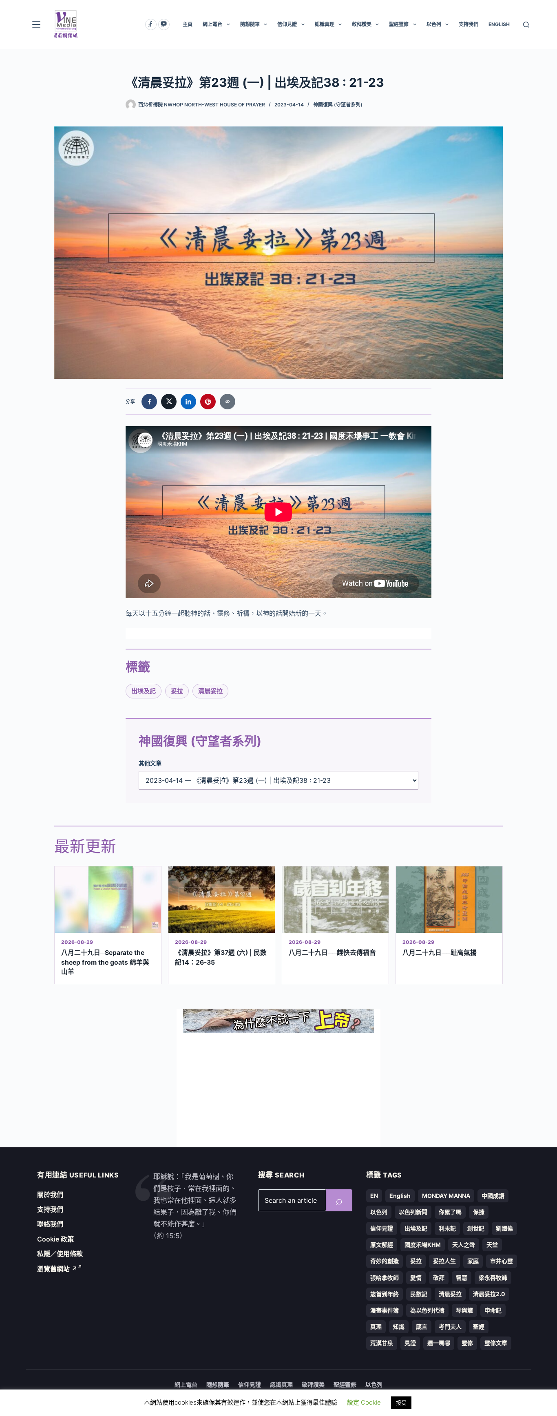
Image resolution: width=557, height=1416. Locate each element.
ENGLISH (499, 24)
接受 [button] (401, 1402)
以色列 (434, 24)
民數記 (418, 1293)
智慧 (461, 1277)
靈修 (467, 1342)
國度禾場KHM (422, 1244)
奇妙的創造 (384, 1260)
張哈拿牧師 (384, 1277)
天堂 (492, 1244)
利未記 (447, 1228)
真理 (376, 1326)
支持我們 (468, 24)
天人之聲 (463, 1244)
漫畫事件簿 (384, 1310)
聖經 (478, 1326)
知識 (398, 1326)
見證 (410, 1342)
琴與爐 (464, 1310)
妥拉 (177, 691)
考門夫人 (450, 1326)
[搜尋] (526, 25)
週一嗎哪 (438, 1342)
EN (374, 1195)
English (400, 1195)
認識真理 (324, 24)
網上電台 (212, 24)
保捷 (478, 1211)
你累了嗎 (450, 1211)
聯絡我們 (50, 1224)
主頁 (187, 24)
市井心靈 (501, 1260)
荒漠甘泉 (381, 1342)
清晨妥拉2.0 (489, 1293)
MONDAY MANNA (446, 1195)
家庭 (473, 1260)
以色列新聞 (413, 1211)
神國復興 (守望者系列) (337, 105)
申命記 (493, 1310)
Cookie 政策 (55, 1239)
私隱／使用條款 (60, 1254)
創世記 (475, 1228)
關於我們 (50, 1195)
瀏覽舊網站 (57, 1269)
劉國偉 (504, 1228)
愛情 (416, 1277)
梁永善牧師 (493, 1277)
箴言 (421, 1326)
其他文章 (150, 763)
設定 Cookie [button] (364, 1402)
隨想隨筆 (250, 24)
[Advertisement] (278, 1090)
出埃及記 (143, 691)
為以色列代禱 (427, 1310)
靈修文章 (495, 1342)
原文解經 (381, 1244)
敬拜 (438, 1277)
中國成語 (493, 1195)
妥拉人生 (444, 1260)
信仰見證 (287, 24)
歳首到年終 (384, 1293)
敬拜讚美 (361, 24)
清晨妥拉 (210, 691)
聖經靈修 (399, 24)
